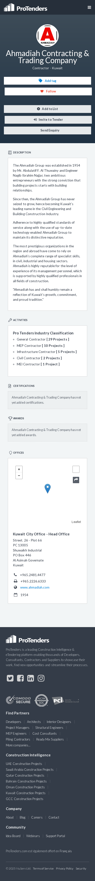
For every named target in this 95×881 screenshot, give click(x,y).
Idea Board (13, 836)
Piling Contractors (18, 739)
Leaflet (76, 522)
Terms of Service (43, 868)
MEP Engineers (16, 733)
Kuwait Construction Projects (26, 793)
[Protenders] (26, 6)
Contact (53, 817)
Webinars (33, 836)
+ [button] (19, 469)
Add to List (49, 109)
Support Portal (55, 836)
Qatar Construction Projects (25, 775)
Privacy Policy (64, 868)
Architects (34, 722)
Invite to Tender (50, 119)
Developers (13, 722)
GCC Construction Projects (24, 799)
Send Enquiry (49, 130)
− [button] (19, 475)
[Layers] (76, 469)
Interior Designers (59, 722)
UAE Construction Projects (24, 764)
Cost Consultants (44, 733)
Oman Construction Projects (25, 787)
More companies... (18, 745)
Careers (37, 817)
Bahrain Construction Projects (26, 781)
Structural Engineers (49, 728)
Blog (22, 817)
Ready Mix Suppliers (50, 739)
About (10, 817)
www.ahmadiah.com (34, 587)
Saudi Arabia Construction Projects (30, 769)
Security (81, 868)
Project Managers (17, 728)
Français (66, 851)
